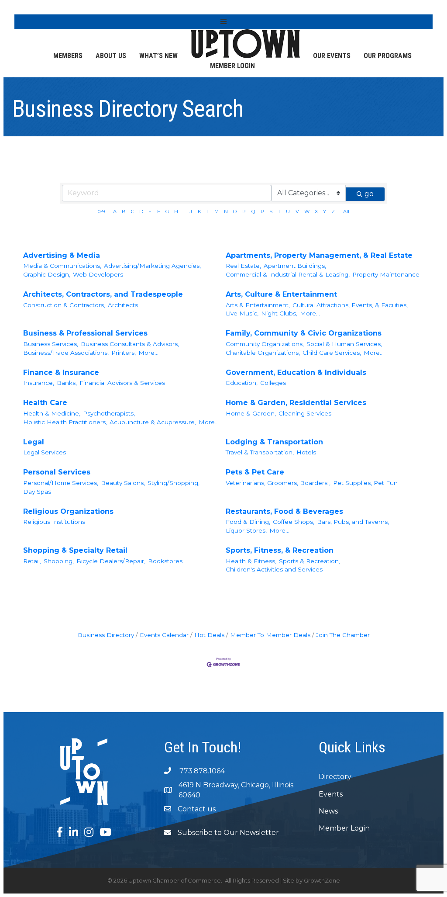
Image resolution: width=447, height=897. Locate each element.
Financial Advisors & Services (122, 382)
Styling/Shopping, (173, 482)
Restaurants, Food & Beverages (284, 511)
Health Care (45, 402)
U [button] (288, 211)
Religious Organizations (68, 511)
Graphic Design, (46, 274)
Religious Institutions (54, 521)
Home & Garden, (251, 413)
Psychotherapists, (109, 413)
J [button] (191, 211)
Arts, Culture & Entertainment (281, 294)
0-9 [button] (101, 211)
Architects (123, 304)
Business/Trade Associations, (66, 352)
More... (310, 313)
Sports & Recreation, (309, 561)
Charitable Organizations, (263, 352)
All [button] (346, 211)
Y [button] (324, 211)
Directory (335, 776)
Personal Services (56, 472)
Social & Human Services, (344, 343)
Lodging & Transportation (274, 442)
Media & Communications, (62, 265)
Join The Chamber (343, 634)
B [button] (124, 211)
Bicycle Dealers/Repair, (110, 561)
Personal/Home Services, (60, 482)
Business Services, (50, 343)
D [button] (141, 211)
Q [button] (253, 211)
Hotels (306, 452)
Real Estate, (243, 265)
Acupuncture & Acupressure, (153, 422)
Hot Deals (209, 634)
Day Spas (37, 491)
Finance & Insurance (61, 372)
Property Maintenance (385, 274)
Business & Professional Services (85, 333)
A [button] (115, 211)
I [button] (184, 211)
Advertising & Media (61, 255)
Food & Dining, (248, 521)
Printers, (123, 352)
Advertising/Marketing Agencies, (152, 265)
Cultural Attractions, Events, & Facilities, (350, 304)
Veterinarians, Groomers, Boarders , (278, 482)
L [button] (207, 211)
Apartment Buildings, (295, 265)
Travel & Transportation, (260, 452)
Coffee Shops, (293, 521)
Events (331, 794)
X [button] (316, 211)
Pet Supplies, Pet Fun (365, 482)
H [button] (176, 211)
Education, (242, 382)
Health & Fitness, (251, 561)
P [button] (244, 211)
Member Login (232, 66)
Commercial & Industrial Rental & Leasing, (288, 274)
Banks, (67, 382)
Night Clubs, (279, 313)
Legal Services (44, 452)
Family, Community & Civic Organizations (304, 333)
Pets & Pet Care (255, 472)
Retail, (32, 561)
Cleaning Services (305, 413)
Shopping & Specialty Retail (75, 550)
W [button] (306, 211)
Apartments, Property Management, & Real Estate (319, 255)
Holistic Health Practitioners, (65, 422)
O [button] (235, 211)
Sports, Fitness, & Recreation (280, 550)
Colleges (273, 382)
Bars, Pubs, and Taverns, (353, 521)
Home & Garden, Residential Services (296, 402)
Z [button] (333, 211)
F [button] (158, 211)
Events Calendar (164, 634)
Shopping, (59, 561)
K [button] (199, 211)
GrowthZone (322, 880)
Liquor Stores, (246, 530)
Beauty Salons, (123, 482)
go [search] (369, 194)
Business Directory (106, 634)
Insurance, (38, 382)
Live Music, (242, 313)
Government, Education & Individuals (296, 372)
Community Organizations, (265, 343)
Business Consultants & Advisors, (130, 343)
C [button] (132, 211)
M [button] (216, 211)
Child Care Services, (332, 352)
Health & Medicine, (51, 413)
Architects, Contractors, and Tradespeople (103, 294)
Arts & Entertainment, (258, 304)
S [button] (270, 211)
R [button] (262, 211)
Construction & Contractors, (64, 304)
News (328, 811)
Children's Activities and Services (274, 569)
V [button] (297, 211)
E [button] (149, 211)
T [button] (279, 211)
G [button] (167, 211)
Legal (33, 442)
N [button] (226, 211)
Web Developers (98, 274)
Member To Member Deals (270, 634)
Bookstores (165, 561)
